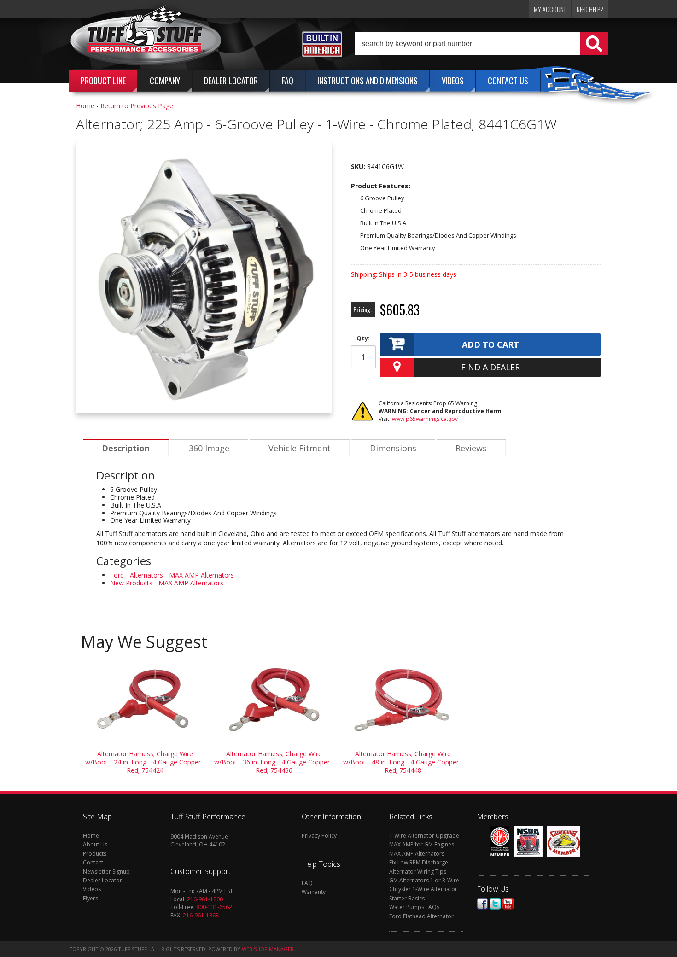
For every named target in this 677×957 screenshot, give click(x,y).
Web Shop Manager (268, 948)
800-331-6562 (214, 907)
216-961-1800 (205, 899)
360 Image (209, 448)
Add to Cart (490, 344)
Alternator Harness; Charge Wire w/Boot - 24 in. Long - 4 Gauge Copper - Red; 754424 (145, 762)
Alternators (146, 575)
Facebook (482, 904)
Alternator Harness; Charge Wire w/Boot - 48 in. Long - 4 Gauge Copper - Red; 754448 (403, 762)
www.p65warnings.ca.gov (425, 419)
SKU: (359, 166)
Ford (117, 575)
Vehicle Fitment (299, 448)
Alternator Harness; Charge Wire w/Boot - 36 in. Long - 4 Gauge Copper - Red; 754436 (274, 762)
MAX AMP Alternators (201, 575)
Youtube (508, 904)
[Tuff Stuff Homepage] (146, 38)
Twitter (495, 904)
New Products (131, 582)
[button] (481, 43)
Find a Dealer (490, 367)
